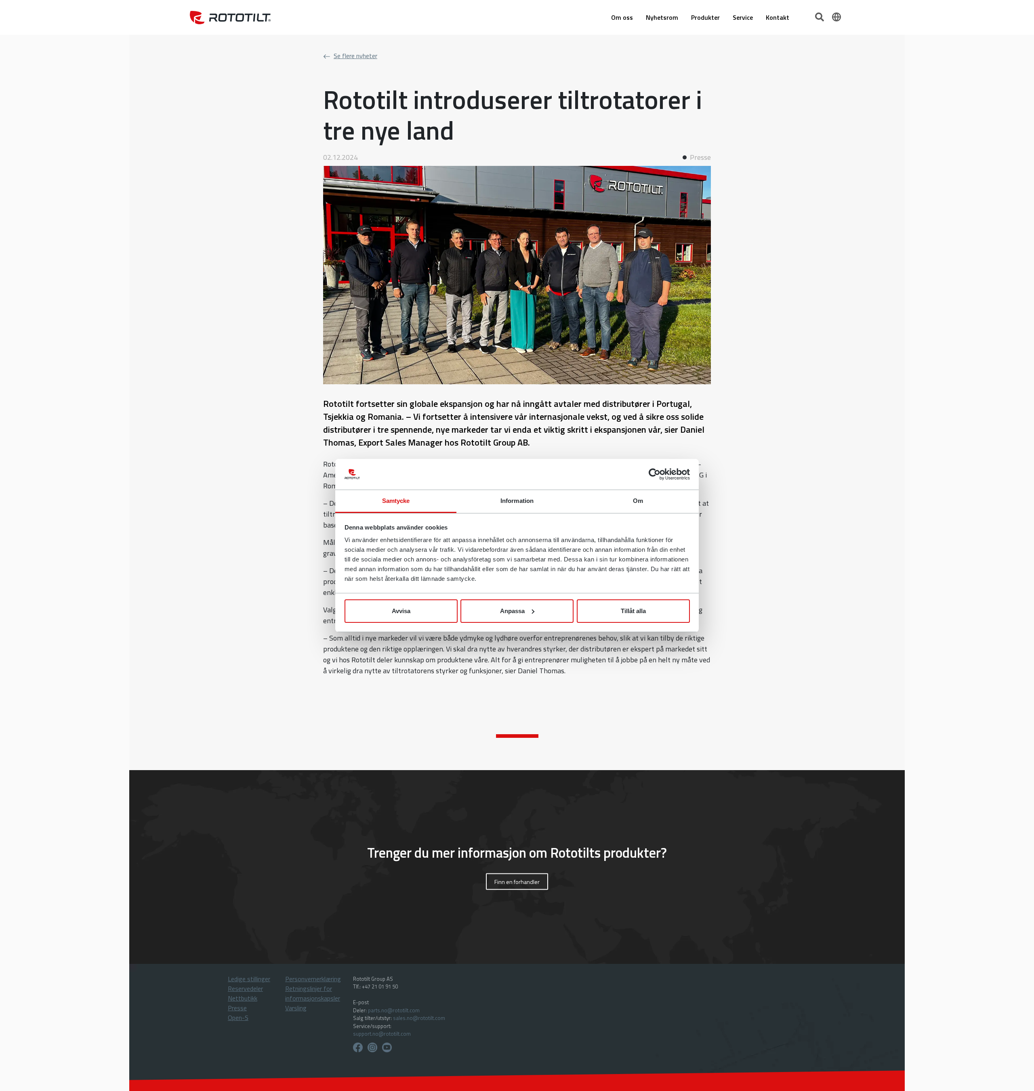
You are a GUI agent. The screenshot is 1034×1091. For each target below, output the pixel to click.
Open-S (238, 1017)
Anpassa (512, 610)
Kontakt (777, 17)
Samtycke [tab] (396, 500)
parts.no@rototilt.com (394, 1010)
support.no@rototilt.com (382, 1034)
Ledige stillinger (249, 979)
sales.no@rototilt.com (419, 1018)
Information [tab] (517, 500)
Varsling (296, 1008)
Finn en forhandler (517, 881)
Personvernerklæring (313, 979)
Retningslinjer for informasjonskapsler (312, 993)
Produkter (705, 17)
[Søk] (820, 16)
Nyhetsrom (662, 17)
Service (743, 17)
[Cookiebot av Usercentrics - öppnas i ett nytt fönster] (654, 474)
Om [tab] (638, 500)
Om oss (622, 17)
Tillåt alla (633, 610)
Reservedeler (245, 988)
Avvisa (401, 610)
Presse (237, 1008)
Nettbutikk (242, 998)
